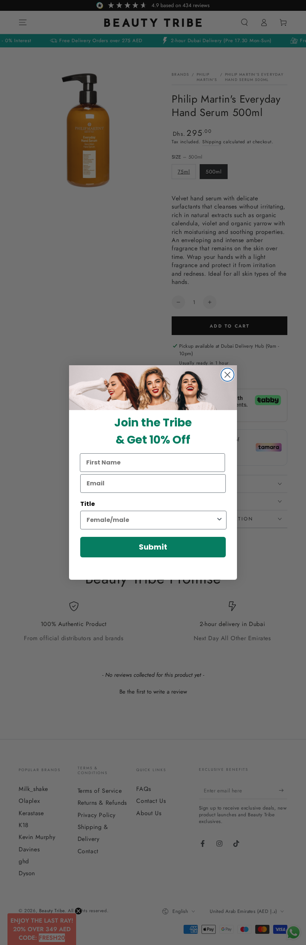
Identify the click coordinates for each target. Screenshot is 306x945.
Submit (153, 547)
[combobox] (151, 520)
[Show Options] (219, 520)
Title (87, 504)
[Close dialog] (227, 374)
